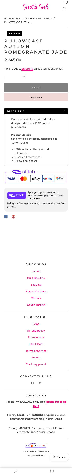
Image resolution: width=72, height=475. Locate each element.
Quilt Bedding (36, 278)
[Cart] (64, 9)
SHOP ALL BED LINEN (39, 18)
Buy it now (36, 97)
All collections (12, 18)
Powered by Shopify (36, 455)
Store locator (36, 337)
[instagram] (40, 383)
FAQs (36, 323)
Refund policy (36, 330)
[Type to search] (14, 76)
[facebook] (32, 383)
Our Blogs (36, 344)
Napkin (36, 271)
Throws (36, 298)
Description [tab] (17, 111)
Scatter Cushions (36, 291)
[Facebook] (6, 217)
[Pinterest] (13, 217)
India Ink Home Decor (39, 451)
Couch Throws (36, 304)
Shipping (27, 68)
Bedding (36, 284)
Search (36, 357)
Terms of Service (36, 350)
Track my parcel (36, 364)
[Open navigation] (8, 6)
